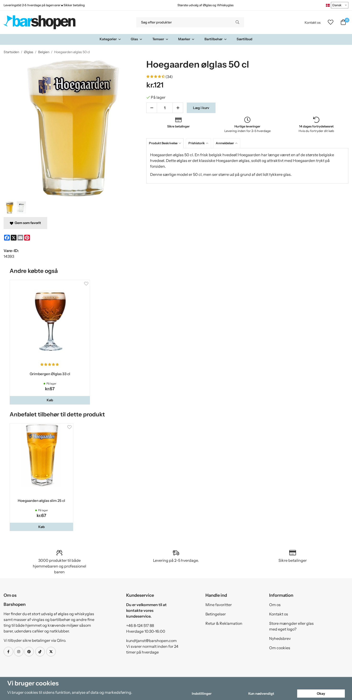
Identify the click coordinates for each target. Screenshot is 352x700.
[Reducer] (151, 108)
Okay (321, 693)
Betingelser (215, 614)
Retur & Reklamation (223, 623)
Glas (134, 39)
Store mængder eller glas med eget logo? (291, 626)
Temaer (158, 39)
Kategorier (108, 39)
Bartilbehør (213, 39)
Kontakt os (313, 22)
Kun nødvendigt (261, 693)
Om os (275, 604)
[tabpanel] (247, 166)
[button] (50, 400)
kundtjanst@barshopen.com (151, 640)
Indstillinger (201, 693)
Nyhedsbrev (280, 638)
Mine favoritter (218, 604)
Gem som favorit (27, 223)
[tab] (166, 143)
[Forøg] (177, 108)
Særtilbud (244, 39)
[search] (237, 22)
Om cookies (279, 647)
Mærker (184, 39)
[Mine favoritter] (330, 22)
